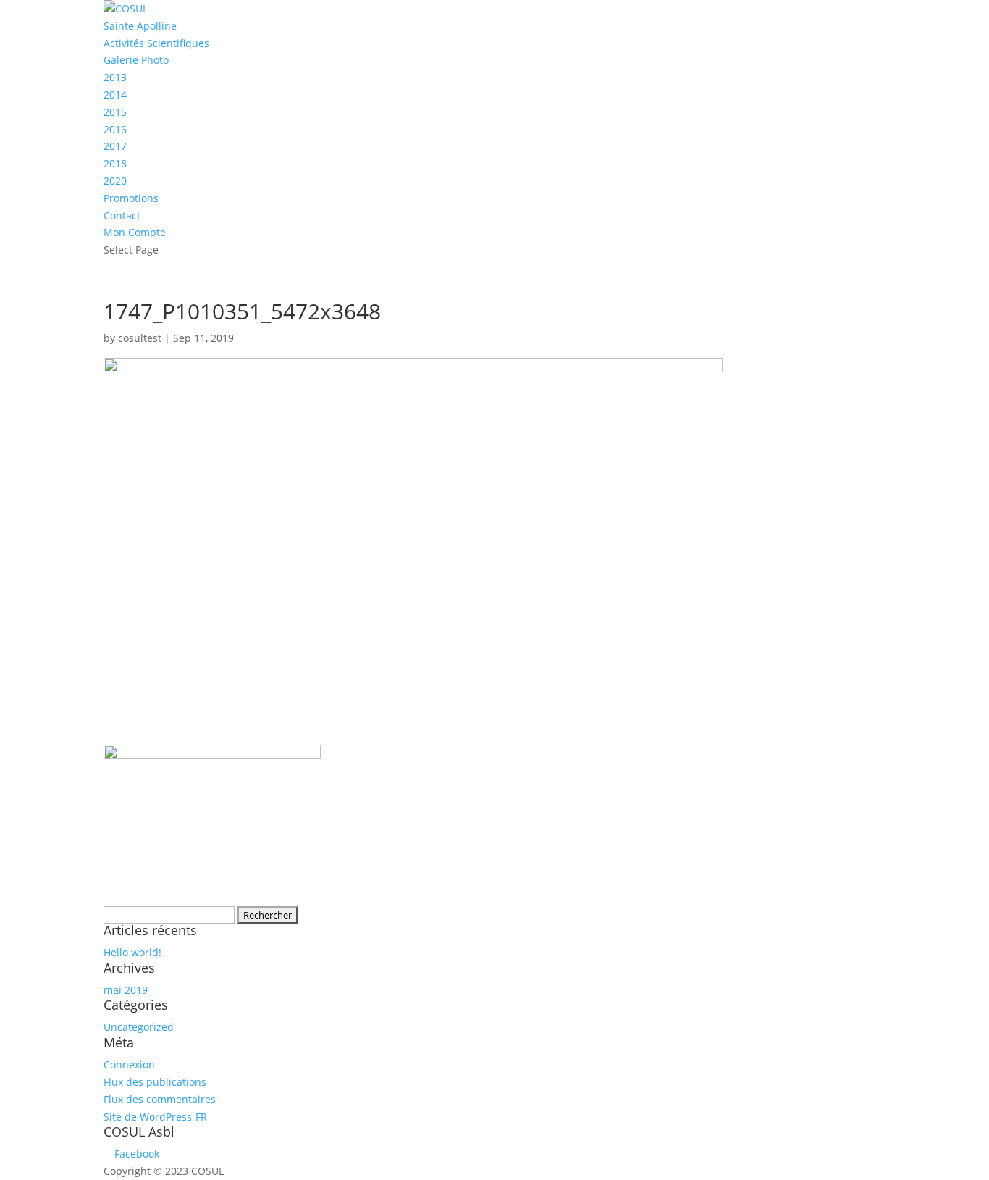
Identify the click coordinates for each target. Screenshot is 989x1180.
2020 (115, 181)
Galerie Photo (136, 60)
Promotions (131, 198)
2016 (115, 129)
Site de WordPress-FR (155, 1116)
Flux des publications (155, 1082)
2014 (115, 94)
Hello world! (132, 952)
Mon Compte (135, 232)
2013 (115, 77)
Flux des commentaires (160, 1099)
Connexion (129, 1064)
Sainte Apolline (140, 26)
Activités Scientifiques (156, 43)
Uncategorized (139, 1027)
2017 (115, 146)
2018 (115, 163)
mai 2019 (126, 990)
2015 (115, 112)
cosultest (139, 338)
